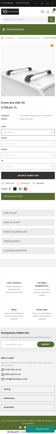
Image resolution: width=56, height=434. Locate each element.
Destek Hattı (42, 429)
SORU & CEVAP (11, 222)
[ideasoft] (13, 432)
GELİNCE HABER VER (28, 175)
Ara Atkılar (47, 115)
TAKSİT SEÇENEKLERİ (15, 231)
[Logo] (10, 11)
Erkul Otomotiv (26, 119)
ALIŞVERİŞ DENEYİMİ (15, 250)
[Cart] (53, 11)
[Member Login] (48, 11)
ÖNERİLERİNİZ (11, 241)
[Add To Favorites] (52, 46)
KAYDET (46, 344)
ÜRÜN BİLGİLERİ (12, 196)
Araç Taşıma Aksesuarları (30, 115)
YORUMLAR (10, 213)
